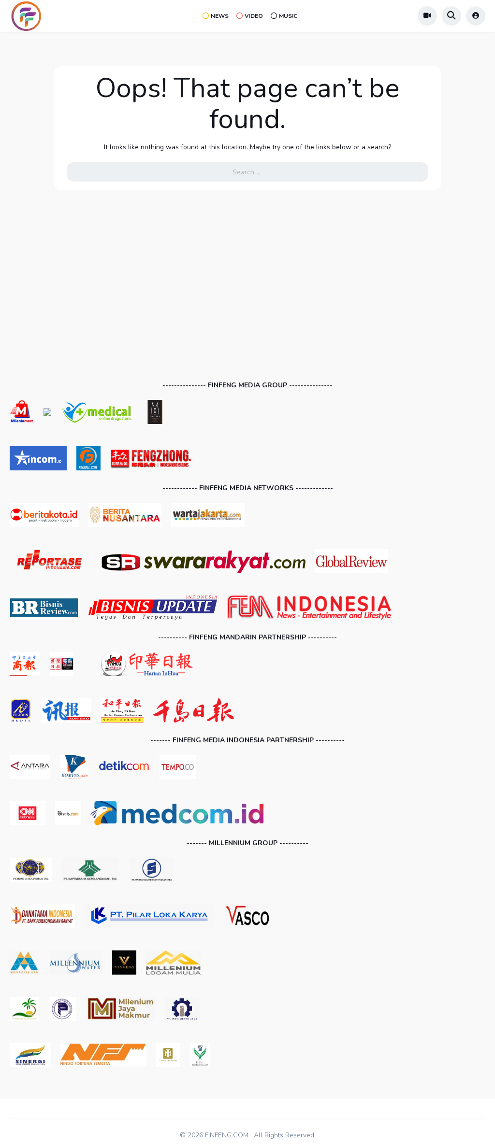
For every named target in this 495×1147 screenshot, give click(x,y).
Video (254, 16)
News (220, 16)
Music (288, 16)
